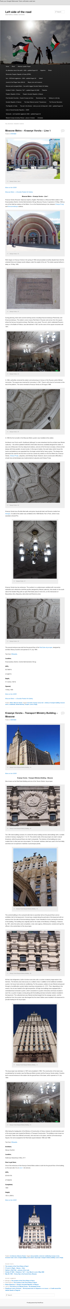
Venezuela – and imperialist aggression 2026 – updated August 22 (23, 114)
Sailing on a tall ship (54, 98)
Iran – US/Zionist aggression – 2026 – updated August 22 (21, 78)
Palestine (44, 90)
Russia (20, 703)
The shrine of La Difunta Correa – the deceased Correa (25, 1286)
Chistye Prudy (59, 204)
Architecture (13, 1256)
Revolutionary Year (41, 98)
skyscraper (38, 1257)
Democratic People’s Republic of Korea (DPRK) (18, 74)
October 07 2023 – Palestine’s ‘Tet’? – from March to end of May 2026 (24, 1272)
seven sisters (30, 1257)
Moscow (16, 703)
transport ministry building (48, 1257)
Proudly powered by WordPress (35, 1302)
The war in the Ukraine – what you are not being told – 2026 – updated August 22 (41, 106)
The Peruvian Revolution (55, 102)
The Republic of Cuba (11, 106)
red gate (27, 704)
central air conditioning (45, 1256)
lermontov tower (9, 1257)
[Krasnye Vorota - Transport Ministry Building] (35, 1227)
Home (7, 66)
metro (15, 1257)
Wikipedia (14, 654)
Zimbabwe (40, 118)
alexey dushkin (34, 1256)
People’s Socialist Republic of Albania (33, 94)
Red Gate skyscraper (46, 647)
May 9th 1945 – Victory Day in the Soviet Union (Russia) (21, 1274)
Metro (11, 703)
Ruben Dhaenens (10, 1284)
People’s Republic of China (13, 94)
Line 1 (21, 1168)
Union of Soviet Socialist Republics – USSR (17, 110)
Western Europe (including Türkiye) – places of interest (20, 118)
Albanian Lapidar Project (24, 66)
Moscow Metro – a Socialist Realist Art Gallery (19, 192)
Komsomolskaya (13, 206)
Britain (50, 70)
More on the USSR (11, 187)
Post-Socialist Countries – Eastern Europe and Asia (19, 98)
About (13, 66)
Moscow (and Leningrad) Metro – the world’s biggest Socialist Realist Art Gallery (27, 86)
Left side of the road (18, 12)
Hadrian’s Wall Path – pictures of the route (17, 1270)
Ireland (40, 78)
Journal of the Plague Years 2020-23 (15, 82)
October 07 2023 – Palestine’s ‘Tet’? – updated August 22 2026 (22, 90)
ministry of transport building (52, 703)
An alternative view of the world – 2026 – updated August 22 (22, 70)
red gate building (22, 1257)
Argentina (42, 70)
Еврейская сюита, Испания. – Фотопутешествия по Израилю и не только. (27, 1288)
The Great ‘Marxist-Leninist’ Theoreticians (35, 102)
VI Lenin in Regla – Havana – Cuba (15, 1268)
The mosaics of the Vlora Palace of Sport (16, 1266)
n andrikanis (12, 704)
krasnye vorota (37, 703)
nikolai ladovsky (20, 704)
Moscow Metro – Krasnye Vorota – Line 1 (28, 130)
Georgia (7, 514)
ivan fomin (29, 703)
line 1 (42, 703)
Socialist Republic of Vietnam (13, 102)
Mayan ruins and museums (35, 82)
